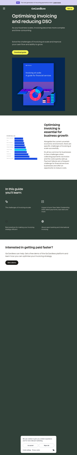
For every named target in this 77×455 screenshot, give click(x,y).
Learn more (57, 2)
